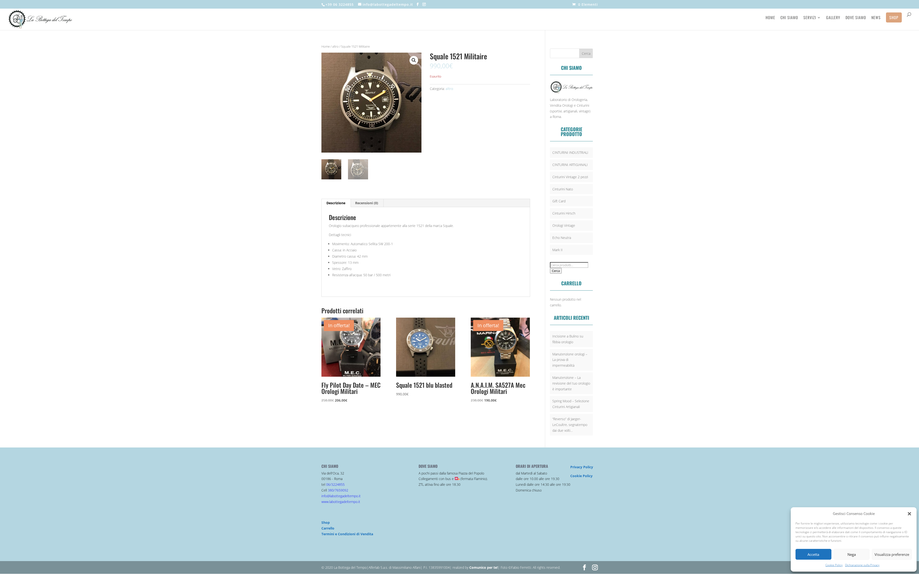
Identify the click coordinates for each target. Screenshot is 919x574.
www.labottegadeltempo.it (340, 501)
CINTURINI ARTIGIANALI (570, 164)
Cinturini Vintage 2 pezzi (570, 177)
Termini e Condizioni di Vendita (347, 534)
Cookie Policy (834, 565)
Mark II (557, 250)
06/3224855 (335, 484)
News (876, 18)
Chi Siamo (789, 18)
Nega (851, 554)
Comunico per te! (483, 567)
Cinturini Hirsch (563, 213)
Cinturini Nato (562, 189)
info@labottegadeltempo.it (341, 496)
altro (335, 46)
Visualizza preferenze (891, 554)
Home (770, 18)
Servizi (809, 18)
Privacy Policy (581, 467)
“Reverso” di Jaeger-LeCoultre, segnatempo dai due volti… (569, 425)
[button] (909, 513)
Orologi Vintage (563, 225)
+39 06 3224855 (339, 4)
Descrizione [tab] (335, 203)
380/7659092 (338, 490)
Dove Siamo (856, 18)
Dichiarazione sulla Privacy (862, 565)
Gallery (833, 18)
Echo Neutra (561, 237)
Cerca (556, 271)
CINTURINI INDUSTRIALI (570, 152)
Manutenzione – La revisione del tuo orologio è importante (571, 383)
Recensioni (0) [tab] (366, 203)
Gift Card (559, 201)
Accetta (813, 554)
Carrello (327, 528)
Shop (893, 17)
